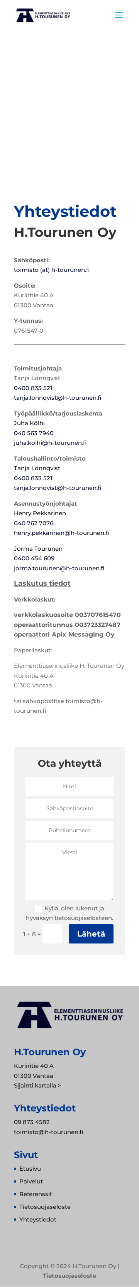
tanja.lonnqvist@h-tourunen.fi (57, 397)
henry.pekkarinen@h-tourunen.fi (61, 532)
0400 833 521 (33, 388)
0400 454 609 (34, 558)
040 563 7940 (34, 433)
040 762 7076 (33, 523)
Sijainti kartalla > (37, 1085)
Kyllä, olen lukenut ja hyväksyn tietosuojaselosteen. (69, 913)
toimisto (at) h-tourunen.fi (52, 269)
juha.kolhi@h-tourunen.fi (50, 442)
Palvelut (31, 1181)
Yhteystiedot (37, 1219)
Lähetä (91, 933)
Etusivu (30, 1168)
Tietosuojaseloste (45, 1206)
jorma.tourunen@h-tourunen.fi (59, 568)
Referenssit (35, 1194)
